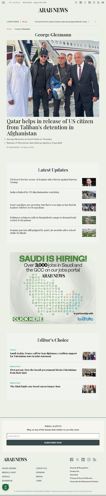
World (24, 22)
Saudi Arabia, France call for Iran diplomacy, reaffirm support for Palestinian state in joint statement (43, 355)
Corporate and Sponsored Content (84, 481)
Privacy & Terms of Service (81, 478)
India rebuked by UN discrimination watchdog (34, 192)
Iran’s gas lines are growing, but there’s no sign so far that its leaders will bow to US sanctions (43, 206)
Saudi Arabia (9, 468)
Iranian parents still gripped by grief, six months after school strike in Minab (42, 231)
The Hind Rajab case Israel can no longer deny (35, 386)
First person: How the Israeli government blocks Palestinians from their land (43, 371)
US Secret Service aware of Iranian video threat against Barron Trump (61, 22)
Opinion (40, 472)
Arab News (16, 2)
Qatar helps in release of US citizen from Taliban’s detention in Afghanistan (50, 127)
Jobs (39, 480)
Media (39, 476)
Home (9, 29)
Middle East (15, 366)
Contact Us (74, 471)
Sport (5, 485)
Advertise (74, 475)
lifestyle (41, 468)
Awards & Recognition (79, 468)
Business (7, 480)
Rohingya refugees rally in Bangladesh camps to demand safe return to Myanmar (43, 219)
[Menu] (3, 2)
